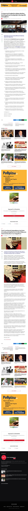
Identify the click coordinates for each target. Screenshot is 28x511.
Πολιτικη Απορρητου (16, 506)
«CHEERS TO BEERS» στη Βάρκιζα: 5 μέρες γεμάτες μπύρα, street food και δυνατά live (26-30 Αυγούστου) (20, 150)
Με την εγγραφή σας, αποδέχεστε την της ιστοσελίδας (14, 217)
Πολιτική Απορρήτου (17, 217)
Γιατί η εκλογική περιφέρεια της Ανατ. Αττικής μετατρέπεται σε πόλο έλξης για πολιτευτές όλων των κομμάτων (8, 125)
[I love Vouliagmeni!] (14, 1)
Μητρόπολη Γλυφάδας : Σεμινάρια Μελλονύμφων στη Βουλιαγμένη (6, 138)
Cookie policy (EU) (9, 506)
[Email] (2, 40)
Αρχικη (5, 506)
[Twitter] (2, 38)
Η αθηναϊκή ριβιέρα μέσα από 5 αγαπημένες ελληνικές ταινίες (5, 150)
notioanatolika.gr (8, 339)
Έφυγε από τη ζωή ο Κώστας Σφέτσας (19, 362)
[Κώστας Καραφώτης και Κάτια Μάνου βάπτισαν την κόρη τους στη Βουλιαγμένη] (7, 157)
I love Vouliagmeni (6, 18)
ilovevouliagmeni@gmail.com (6, 465)
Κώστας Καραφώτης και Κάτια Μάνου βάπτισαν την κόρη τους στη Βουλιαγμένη (7, 162)
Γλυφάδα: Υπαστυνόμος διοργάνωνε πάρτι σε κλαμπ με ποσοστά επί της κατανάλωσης (19, 125)
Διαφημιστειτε (22, 506)
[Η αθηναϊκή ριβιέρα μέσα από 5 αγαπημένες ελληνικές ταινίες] (7, 145)
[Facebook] (2, 36)
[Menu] (2, 1)
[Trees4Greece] (14, 198)
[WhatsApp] (2, 41)
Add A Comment (14, 166)
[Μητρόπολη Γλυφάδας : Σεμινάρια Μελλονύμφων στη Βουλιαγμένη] (7, 133)
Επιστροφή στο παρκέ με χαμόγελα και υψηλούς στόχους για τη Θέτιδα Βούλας (20, 162)
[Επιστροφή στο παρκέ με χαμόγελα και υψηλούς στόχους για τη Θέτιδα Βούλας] (20, 157)
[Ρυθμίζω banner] (14, 5)
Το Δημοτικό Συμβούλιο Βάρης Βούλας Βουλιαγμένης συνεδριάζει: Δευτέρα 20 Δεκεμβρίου (20, 348)
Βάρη (2, 228)
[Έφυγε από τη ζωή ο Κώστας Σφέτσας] (20, 133)
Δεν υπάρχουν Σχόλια (14, 18)
